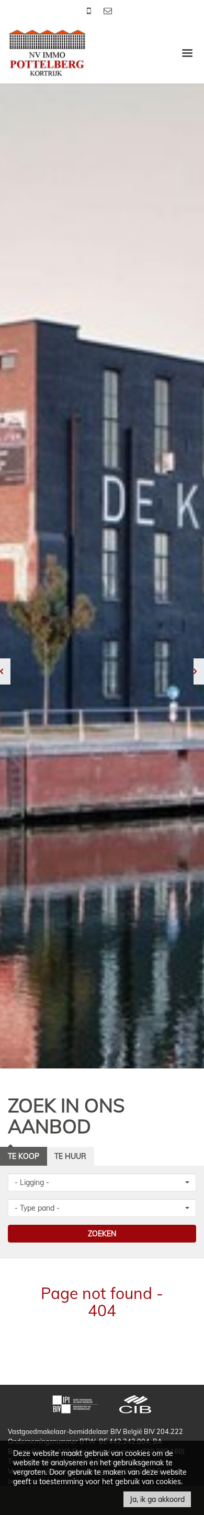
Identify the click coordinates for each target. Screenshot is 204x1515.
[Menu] (187, 52)
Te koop (23, 1156)
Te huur (70, 1156)
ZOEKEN (102, 1233)
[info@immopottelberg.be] (108, 10)
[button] (102, 1182)
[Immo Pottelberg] (47, 52)
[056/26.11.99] (90, 10)
